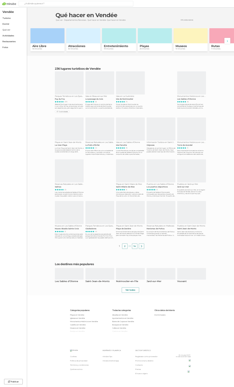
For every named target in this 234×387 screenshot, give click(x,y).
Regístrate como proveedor (146, 356)
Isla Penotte (121, 145)
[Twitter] (181, 351)
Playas (144, 46)
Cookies (73, 356)
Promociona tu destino (144, 361)
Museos (181, 46)
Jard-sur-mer (183, 187)
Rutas (215, 46)
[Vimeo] (185, 351)
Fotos (5, 47)
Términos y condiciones (79, 365)
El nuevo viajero (141, 373)
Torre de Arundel (184, 145)
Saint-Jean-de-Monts (186, 229)
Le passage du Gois (94, 99)
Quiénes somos (76, 369)
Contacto (139, 365)
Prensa (138, 369)
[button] (227, 41)
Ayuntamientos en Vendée (122, 318)
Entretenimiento (116, 46)
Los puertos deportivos (157, 187)
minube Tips (107, 356)
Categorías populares (80, 310)
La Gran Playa (61, 145)
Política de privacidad (78, 361)
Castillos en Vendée (78, 325)
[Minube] (9, 3)
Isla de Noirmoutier (124, 99)
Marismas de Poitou (156, 229)
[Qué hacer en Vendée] (141, 246)
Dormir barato (160, 315)
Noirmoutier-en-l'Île (127, 281)
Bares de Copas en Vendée (123, 321)
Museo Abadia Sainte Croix (67, 229)
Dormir (5, 24)
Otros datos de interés (164, 310)
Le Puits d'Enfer (92, 145)
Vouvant (182, 281)
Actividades (8, 36)
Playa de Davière (123, 229)
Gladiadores (90, 229)
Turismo (6, 18)
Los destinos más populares (74, 264)
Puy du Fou (60, 99)
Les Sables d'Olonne (186, 99)
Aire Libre (39, 46)
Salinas (58, 187)
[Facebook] (177, 351)
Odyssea (150, 145)
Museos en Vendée (77, 328)
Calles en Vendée (119, 328)
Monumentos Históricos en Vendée (84, 321)
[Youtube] (189, 351)
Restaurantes (9, 41)
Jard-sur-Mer (154, 281)
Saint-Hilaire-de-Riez (125, 187)
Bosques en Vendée (120, 325)
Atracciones (76, 46)
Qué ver (6, 30)
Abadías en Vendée (120, 315)
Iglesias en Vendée (77, 318)
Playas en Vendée (77, 315)
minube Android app (111, 361)
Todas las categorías (121, 310)
